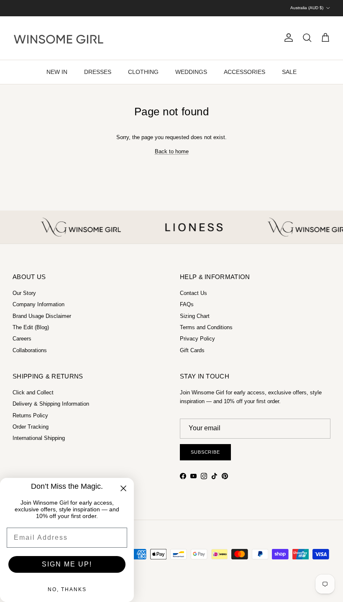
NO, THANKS (67, 589)
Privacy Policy (197, 338)
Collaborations (30, 350)
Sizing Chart (195, 316)
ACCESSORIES (244, 72)
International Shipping (39, 438)
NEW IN (56, 72)
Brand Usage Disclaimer (42, 316)
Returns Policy (30, 415)
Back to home (172, 151)
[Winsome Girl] (59, 38)
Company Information (38, 304)
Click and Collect (33, 392)
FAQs (187, 304)
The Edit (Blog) (31, 327)
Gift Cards (192, 350)
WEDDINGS (191, 72)
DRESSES (97, 72)
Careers (22, 338)
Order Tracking (31, 427)
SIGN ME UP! (67, 564)
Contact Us (193, 293)
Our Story (24, 293)
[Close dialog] (123, 488)
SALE (289, 72)
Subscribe (205, 452)
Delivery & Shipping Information (51, 404)
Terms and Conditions (206, 327)
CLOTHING (143, 72)
